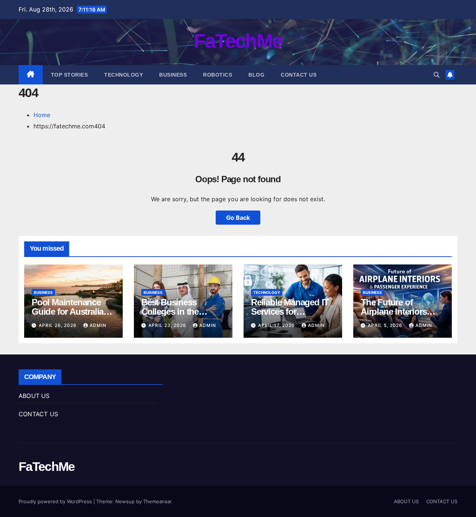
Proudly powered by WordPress (56, 501)
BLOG (256, 75)
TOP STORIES (69, 75)
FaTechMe (238, 41)
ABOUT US (34, 395)
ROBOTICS (217, 75)
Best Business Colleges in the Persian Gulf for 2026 (181, 311)
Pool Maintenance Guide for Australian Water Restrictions (70, 311)
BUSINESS (173, 75)
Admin (98, 325)
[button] (437, 74)
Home (41, 115)
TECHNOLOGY (123, 75)
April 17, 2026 (277, 325)
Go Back (238, 217)
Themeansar (157, 501)
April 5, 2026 (386, 325)
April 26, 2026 (58, 325)
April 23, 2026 (168, 325)
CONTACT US (298, 75)
